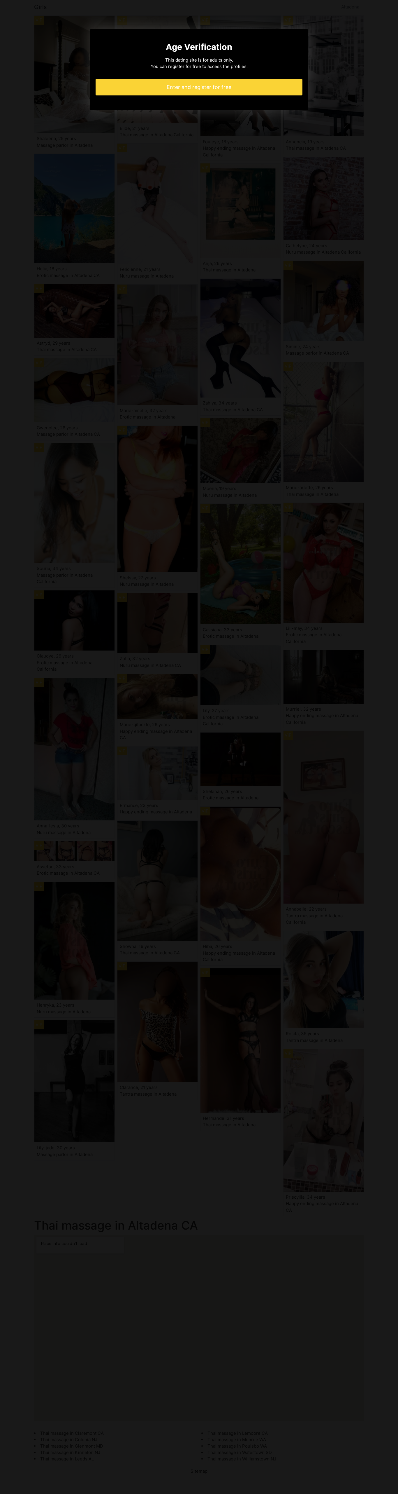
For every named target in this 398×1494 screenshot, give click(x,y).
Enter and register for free (199, 87)
